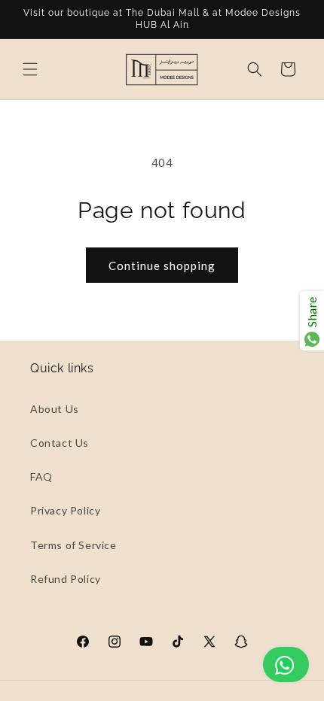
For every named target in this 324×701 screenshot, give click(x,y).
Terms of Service (73, 545)
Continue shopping (162, 265)
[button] (30, 69)
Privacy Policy (65, 510)
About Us (54, 408)
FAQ (41, 476)
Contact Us (59, 442)
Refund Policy (65, 578)
